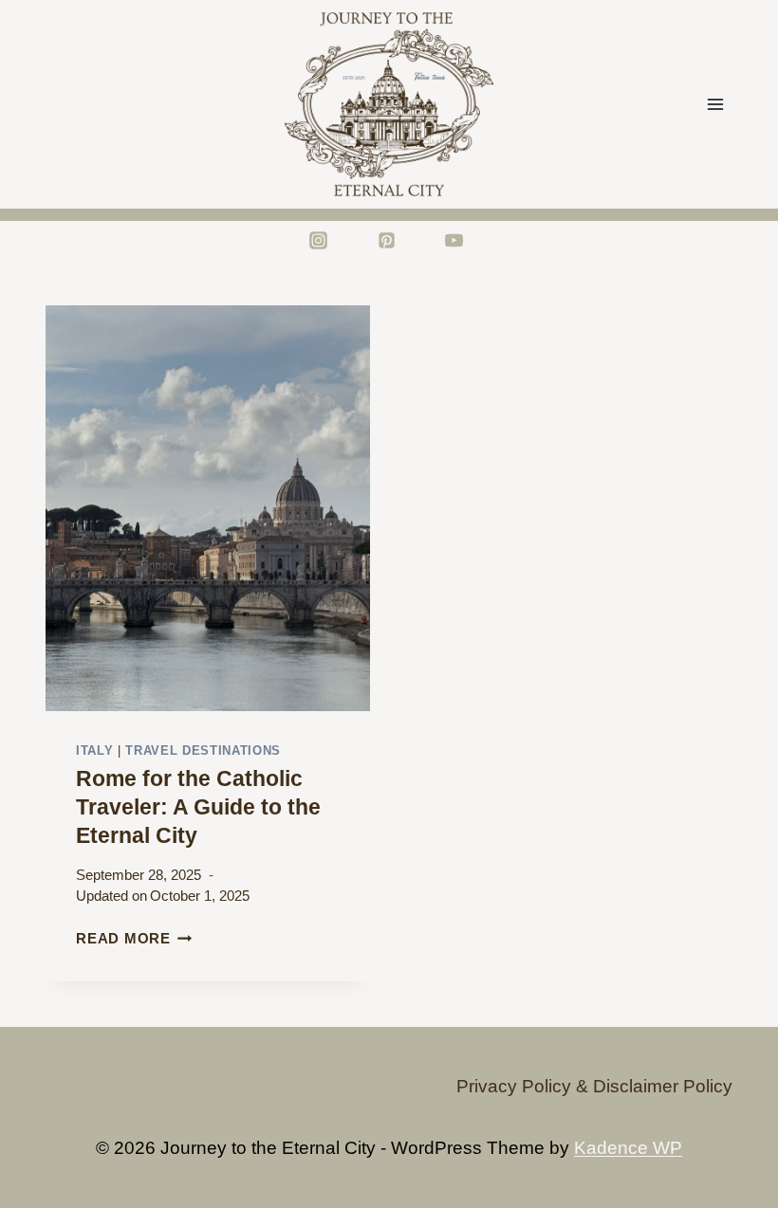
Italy (94, 750)
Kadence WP (628, 1148)
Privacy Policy (513, 1086)
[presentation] (208, 508)
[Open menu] (714, 104)
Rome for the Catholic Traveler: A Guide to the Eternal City (198, 807)
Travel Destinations (203, 750)
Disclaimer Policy (662, 1086)
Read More (134, 938)
